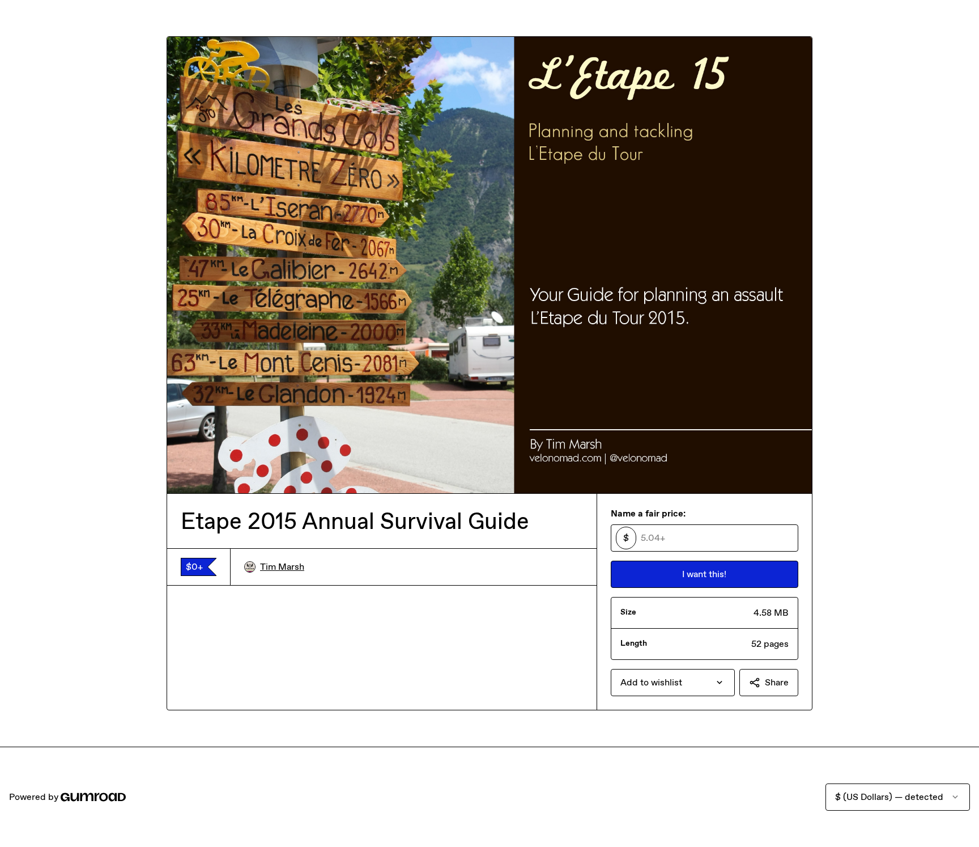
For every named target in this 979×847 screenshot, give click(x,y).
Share (777, 682)
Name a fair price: (648, 513)
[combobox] (673, 682)
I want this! (704, 574)
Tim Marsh (282, 566)
